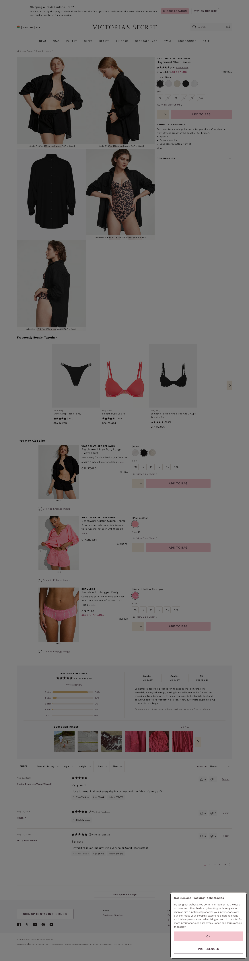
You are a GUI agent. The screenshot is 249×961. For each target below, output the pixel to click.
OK (208, 936)
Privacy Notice (212, 922)
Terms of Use (234, 922)
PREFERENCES (208, 948)
